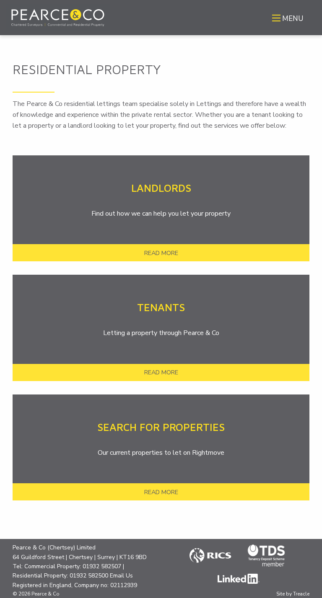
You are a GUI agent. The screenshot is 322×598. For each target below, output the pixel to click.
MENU (292, 18)
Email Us (121, 576)
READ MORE (161, 253)
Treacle (301, 593)
